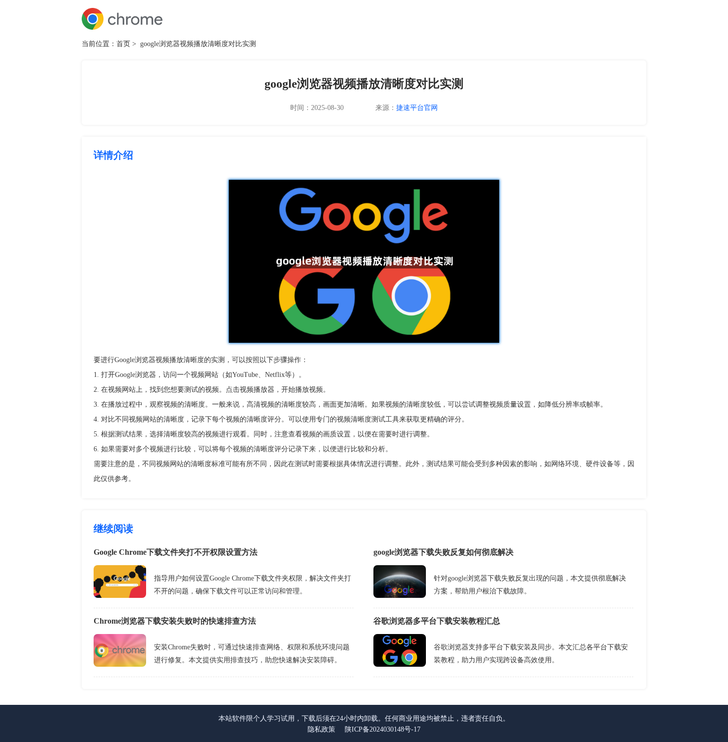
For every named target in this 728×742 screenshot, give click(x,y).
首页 (123, 44)
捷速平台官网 (417, 107)
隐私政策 (321, 729)
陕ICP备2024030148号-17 (382, 729)
